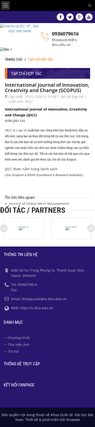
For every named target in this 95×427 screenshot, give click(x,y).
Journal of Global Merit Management (39, 203)
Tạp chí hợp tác (40, 59)
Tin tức (13, 351)
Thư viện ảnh (18, 344)
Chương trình (19, 337)
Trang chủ (13, 59)
